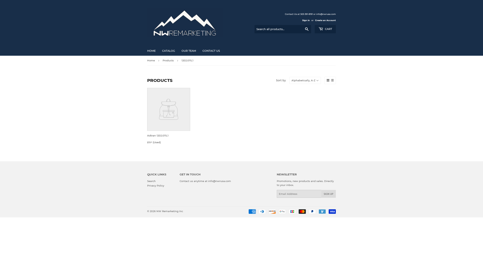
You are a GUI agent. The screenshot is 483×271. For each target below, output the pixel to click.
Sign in (306, 20)
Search (151, 181)
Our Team (189, 51)
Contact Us (211, 51)
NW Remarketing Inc (169, 211)
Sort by (281, 80)
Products (168, 60)
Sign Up (328, 194)
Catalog (168, 51)
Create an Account (325, 20)
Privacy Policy (155, 185)
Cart (328, 29)
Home (151, 51)
